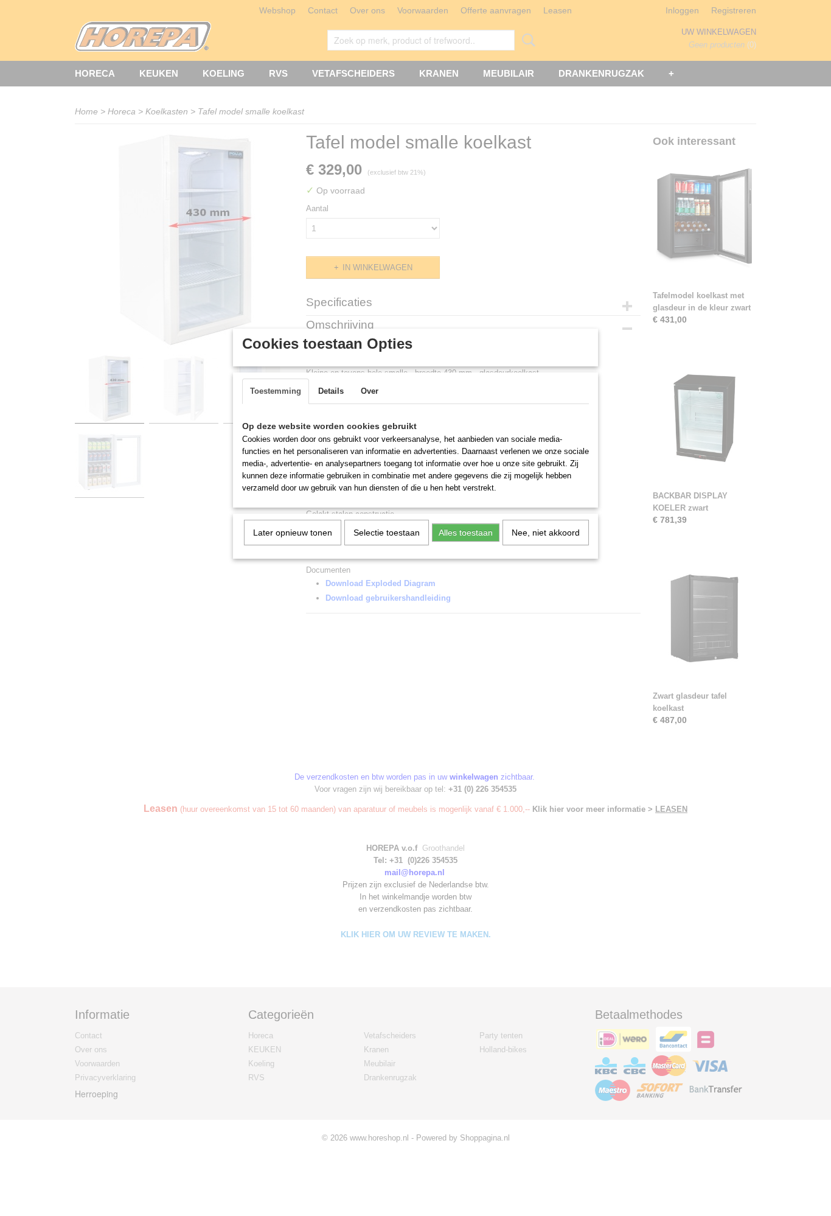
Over (369, 391)
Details (331, 391)
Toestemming (275, 391)
